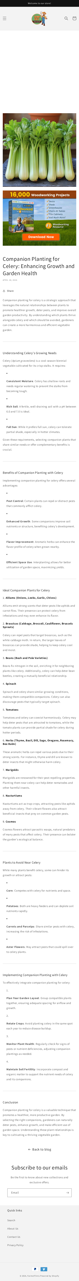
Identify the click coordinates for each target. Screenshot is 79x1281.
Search (11, 1220)
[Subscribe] (67, 1192)
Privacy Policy (15, 1245)
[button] (5, 18)
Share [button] (10, 290)
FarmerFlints (33, 1276)
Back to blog (41, 1149)
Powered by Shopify (49, 1276)
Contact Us (13, 1236)
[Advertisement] (39, 71)
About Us (12, 1228)
